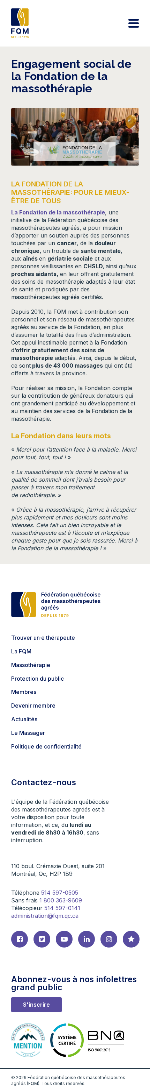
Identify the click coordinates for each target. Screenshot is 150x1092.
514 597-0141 (62, 908)
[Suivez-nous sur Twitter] (41, 939)
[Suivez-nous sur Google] (131, 939)
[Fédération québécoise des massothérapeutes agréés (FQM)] (20, 23)
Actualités (24, 719)
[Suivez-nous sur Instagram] (108, 939)
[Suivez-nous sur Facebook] (19, 939)
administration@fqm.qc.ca (44, 915)
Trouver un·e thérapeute (43, 637)
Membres (23, 691)
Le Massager (28, 732)
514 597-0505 (59, 892)
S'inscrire (36, 1004)
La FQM (21, 651)
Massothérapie (30, 664)
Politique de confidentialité (46, 746)
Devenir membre (33, 705)
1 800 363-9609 (60, 900)
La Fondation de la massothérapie (58, 212)
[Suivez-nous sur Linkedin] (86, 939)
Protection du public (37, 678)
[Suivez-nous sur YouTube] (64, 939)
